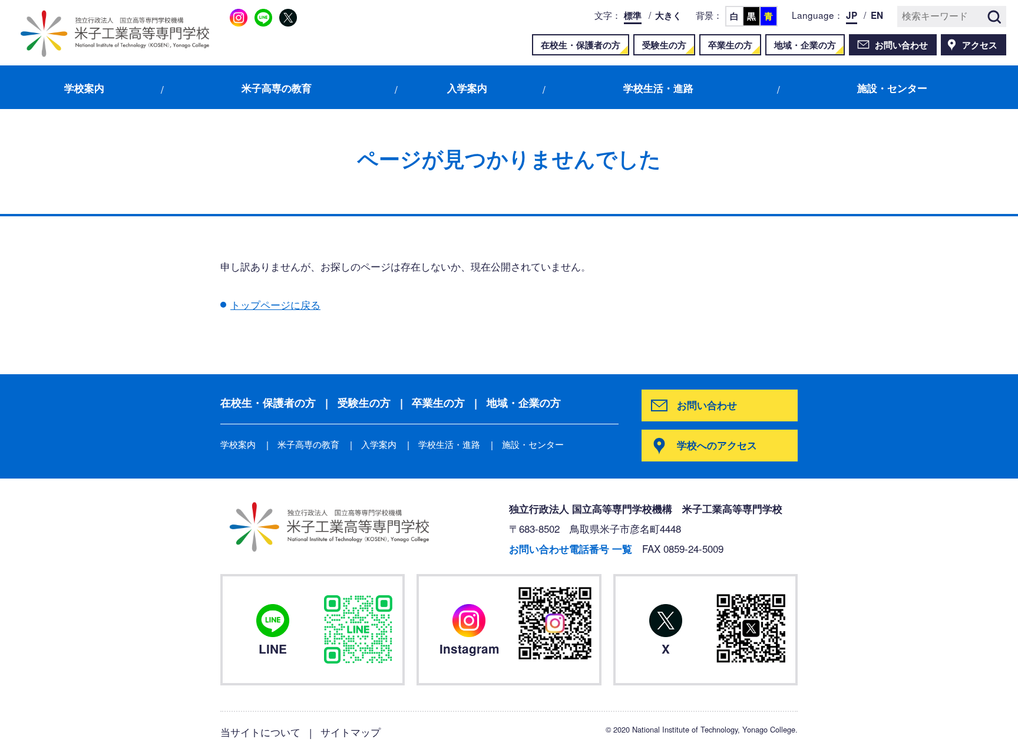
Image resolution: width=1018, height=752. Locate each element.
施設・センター (892, 88)
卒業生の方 (730, 44)
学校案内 (84, 88)
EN (877, 15)
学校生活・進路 (658, 88)
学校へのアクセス (717, 445)
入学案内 (467, 88)
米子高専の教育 (277, 88)
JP (851, 15)
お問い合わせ (901, 44)
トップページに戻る (275, 304)
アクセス (979, 44)
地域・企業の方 (805, 44)
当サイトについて (260, 731)
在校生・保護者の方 (580, 44)
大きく (668, 15)
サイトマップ (350, 731)
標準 (633, 15)
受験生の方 (664, 44)
